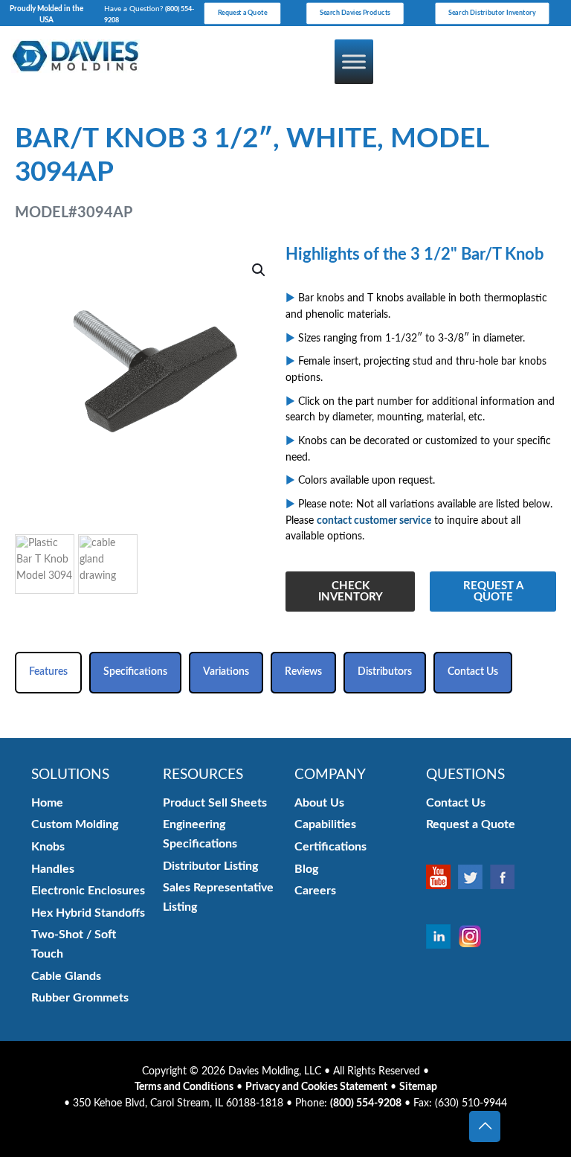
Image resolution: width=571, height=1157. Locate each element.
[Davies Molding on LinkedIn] (442, 936)
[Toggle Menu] (354, 61)
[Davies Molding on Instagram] (474, 936)
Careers (315, 891)
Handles (52, 869)
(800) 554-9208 (365, 1103)
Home (47, 803)
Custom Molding (74, 824)
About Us (319, 803)
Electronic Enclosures (88, 891)
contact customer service (374, 521)
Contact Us (455, 803)
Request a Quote (470, 824)
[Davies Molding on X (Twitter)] (474, 876)
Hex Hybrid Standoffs (88, 913)
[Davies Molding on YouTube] (442, 876)
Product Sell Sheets (215, 803)
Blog (306, 869)
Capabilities (325, 824)
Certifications (330, 847)
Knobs (48, 847)
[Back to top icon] (484, 1126)
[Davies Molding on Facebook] (506, 876)
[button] (259, 270)
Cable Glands (66, 976)
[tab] (48, 672)
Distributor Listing (210, 866)
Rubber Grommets (80, 998)
